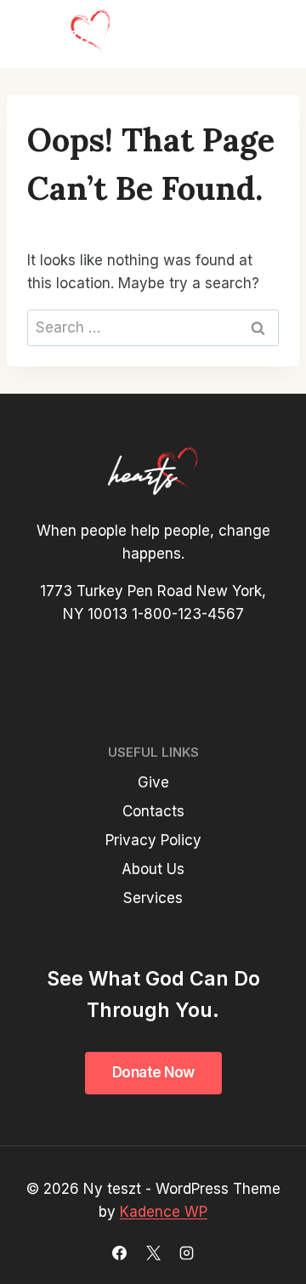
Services (153, 897)
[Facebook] (119, 1252)
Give (153, 782)
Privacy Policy (153, 840)
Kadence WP (163, 1211)
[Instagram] (186, 1252)
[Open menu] (265, 34)
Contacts (153, 811)
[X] (153, 1252)
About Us (153, 869)
